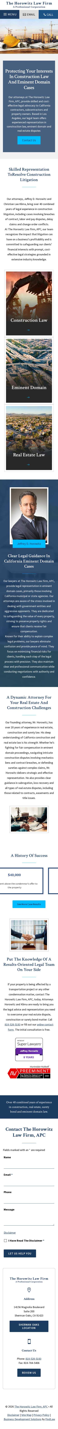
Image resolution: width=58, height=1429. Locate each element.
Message (9, 1209)
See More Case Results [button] (29, 904)
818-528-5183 (12, 1024)
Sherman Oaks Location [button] (29, 1326)
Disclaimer (10, 1232)
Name (7, 1157)
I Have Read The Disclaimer (26, 1240)
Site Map (26, 1415)
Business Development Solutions (22, 1419)
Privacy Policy (41, 1415)
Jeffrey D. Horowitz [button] (29, 544)
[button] (10, 13)
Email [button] (31, 14)
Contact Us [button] (29, 140)
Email (8, 1174)
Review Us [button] (29, 1372)
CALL (50, 14)
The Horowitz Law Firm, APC (31, 1406)
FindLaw (50, 1419)
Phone (7, 1192)
